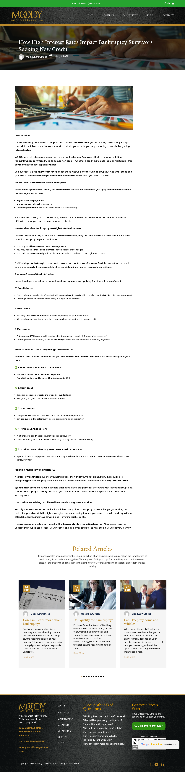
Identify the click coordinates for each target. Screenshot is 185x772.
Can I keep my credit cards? (97, 732)
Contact (168, 16)
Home (89, 16)
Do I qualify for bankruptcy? (93, 620)
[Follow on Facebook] (150, 764)
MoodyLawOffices (40, 613)
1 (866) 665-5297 (93, 3)
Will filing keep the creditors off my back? (104, 716)
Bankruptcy (130, 16)
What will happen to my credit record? (102, 720)
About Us (108, 16)
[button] (81, 676)
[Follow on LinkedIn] (162, 764)
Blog (150, 16)
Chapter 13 (69, 142)
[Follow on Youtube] (156, 764)
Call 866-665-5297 (150, 726)
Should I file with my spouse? (98, 724)
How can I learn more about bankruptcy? (104, 743)
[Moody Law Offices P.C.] (28, 16)
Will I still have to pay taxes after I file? (102, 728)
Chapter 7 (54, 142)
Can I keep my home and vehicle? (100, 735)
